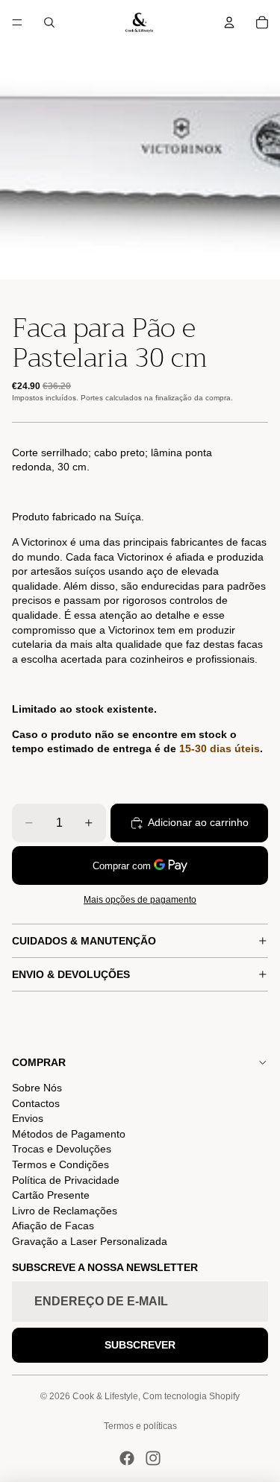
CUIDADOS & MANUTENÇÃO (84, 941)
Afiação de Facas (53, 1226)
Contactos (36, 1103)
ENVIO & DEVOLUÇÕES (71, 974)
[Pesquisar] (49, 22)
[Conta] (229, 22)
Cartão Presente (51, 1195)
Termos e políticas (140, 1426)
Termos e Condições (60, 1164)
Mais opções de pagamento (140, 899)
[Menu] (17, 22)
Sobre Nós (37, 1088)
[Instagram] (153, 1458)
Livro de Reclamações (64, 1211)
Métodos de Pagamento (68, 1134)
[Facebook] (127, 1458)
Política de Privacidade (65, 1180)
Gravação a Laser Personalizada (89, 1241)
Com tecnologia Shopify (191, 1396)
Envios (27, 1118)
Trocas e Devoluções (61, 1149)
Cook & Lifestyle (105, 1396)
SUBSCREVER (140, 1345)
